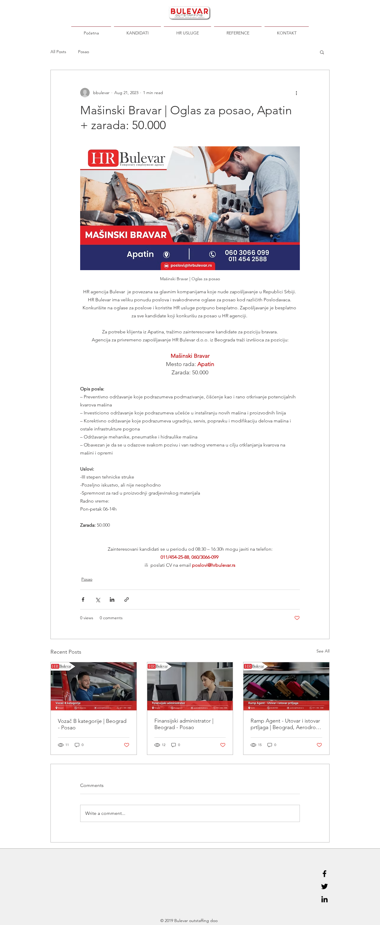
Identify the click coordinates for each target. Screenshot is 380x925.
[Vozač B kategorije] (94, 686)
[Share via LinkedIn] (112, 599)
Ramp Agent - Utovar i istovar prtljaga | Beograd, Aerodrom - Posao (285, 724)
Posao (83, 51)
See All (323, 651)
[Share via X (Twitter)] (97, 599)
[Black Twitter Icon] (324, 886)
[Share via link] (126, 599)
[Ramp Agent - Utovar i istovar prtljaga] (286, 686)
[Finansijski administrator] (190, 686)
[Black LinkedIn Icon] (324, 899)
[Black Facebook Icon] (324, 873)
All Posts (58, 51)
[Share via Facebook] (83, 599)
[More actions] (296, 92)
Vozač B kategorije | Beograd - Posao (92, 724)
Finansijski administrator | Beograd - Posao (183, 724)
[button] (322, 52)
